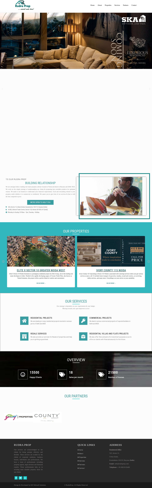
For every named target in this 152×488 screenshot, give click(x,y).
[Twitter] (20, 478)
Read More (40, 283)
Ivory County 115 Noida (111, 270)
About (100, 5)
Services (117, 5)
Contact (133, 5)
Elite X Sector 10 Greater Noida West (41, 270)
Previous (3, 261)
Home (92, 5)
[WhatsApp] (25, 478)
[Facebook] (16, 478)
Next (148, 261)
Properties (108, 5)
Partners (125, 5)
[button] (2, 89)
